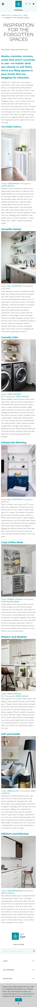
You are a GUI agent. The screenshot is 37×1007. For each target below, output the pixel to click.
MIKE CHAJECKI (22, 397)
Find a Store (18, 10)
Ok (18, 1000)
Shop (5, 961)
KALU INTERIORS (14, 286)
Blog (25, 15)
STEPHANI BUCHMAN (10, 602)
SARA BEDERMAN (14, 891)
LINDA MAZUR (13, 184)
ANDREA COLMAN (14, 599)
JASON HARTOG (8, 186)
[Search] (34, 951)
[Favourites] (30, 4)
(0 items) (33, 4)
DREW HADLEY (22, 696)
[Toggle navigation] (3, 4)
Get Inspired (8, 970)
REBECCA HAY (13, 791)
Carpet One (5, 15)
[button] (26, 4)
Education (7, 978)
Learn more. (27, 996)
